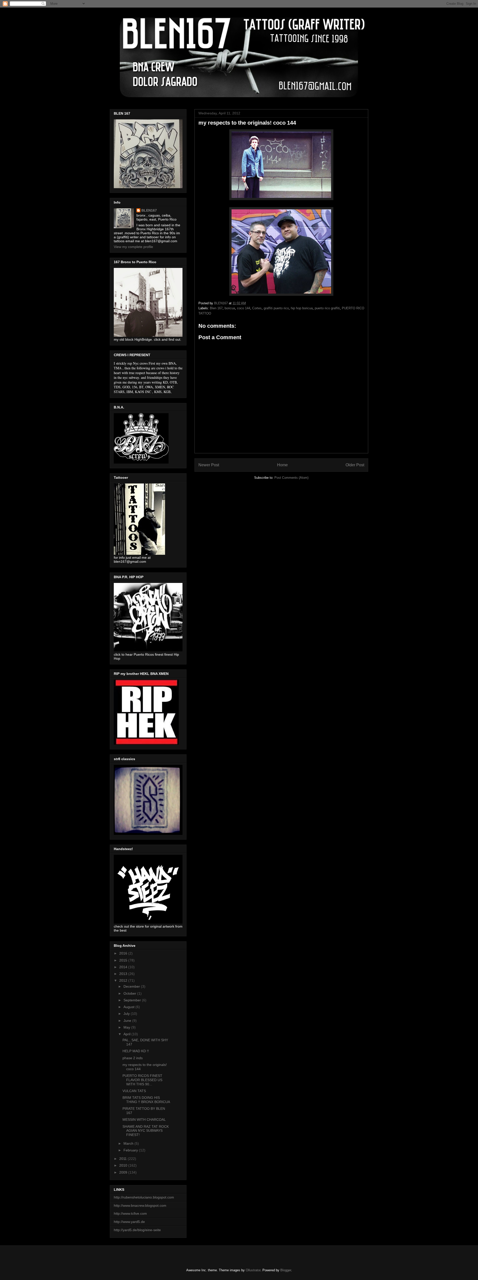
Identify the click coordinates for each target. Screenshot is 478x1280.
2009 (123, 1172)
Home (282, 465)
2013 (123, 974)
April (127, 1034)
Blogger (285, 1270)
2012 (123, 980)
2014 (123, 967)
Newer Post (208, 465)
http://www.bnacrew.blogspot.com (140, 1205)
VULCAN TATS (134, 1091)
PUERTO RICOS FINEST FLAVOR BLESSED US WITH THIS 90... (142, 1080)
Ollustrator (253, 1270)
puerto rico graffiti (327, 308)
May (127, 1027)
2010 (123, 1165)
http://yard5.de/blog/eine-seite (137, 1230)
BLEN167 (149, 210)
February (131, 1150)
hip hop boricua (302, 308)
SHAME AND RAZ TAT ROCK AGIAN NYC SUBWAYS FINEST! (145, 1130)
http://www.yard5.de (129, 1222)
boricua (230, 308)
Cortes (257, 308)
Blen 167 (216, 308)
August (129, 1007)
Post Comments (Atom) (291, 478)
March (128, 1143)
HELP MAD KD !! (135, 1051)
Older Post (355, 465)
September (132, 1000)
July (127, 1014)
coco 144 (243, 308)
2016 (123, 953)
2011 (123, 1159)
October (130, 993)
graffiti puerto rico (276, 308)
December (132, 986)
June (127, 1021)
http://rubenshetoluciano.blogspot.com (144, 1197)
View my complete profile (133, 247)
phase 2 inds (132, 1058)
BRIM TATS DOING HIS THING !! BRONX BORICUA (146, 1100)
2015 (123, 960)
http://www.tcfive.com (130, 1213)
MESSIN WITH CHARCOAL (144, 1119)
